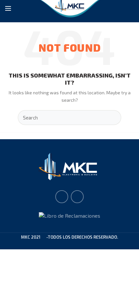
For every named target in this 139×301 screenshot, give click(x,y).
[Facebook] (61, 196)
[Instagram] (77, 196)
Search (112, 117)
